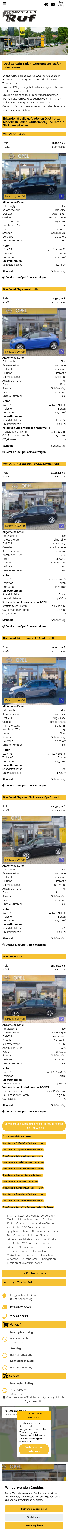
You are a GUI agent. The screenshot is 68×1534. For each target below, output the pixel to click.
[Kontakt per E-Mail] (53, 3)
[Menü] (4, 4)
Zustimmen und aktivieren (34, 1449)
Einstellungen (34, 1517)
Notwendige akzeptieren (34, 1509)
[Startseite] (46, 3)
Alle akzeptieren (34, 1525)
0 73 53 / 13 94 (19, 1315)
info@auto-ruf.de (20, 1306)
